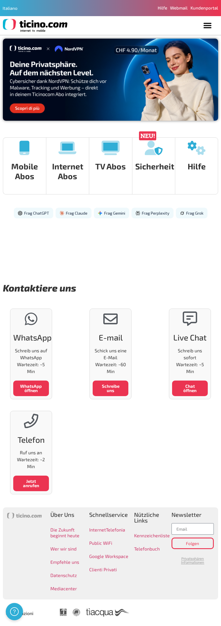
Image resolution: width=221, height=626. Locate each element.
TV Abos (110, 166)
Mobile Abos (24, 171)
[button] (207, 25)
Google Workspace (108, 556)
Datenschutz (63, 575)
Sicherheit (154, 166)
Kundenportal (204, 7)
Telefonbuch (147, 548)
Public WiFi (100, 543)
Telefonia (115, 529)
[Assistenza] (14, 611)
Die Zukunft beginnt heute (64, 532)
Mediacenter (63, 588)
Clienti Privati (103, 569)
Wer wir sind (63, 548)
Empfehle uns (64, 562)
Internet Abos (67, 171)
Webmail (179, 7)
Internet (97, 529)
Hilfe (162, 7)
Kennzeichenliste (148, 535)
